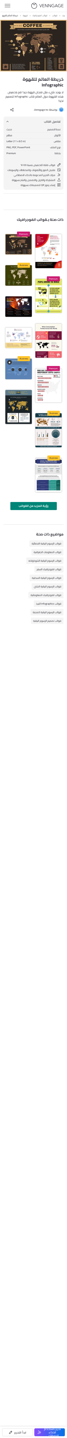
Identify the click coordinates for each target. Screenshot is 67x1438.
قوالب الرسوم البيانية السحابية (46, 578)
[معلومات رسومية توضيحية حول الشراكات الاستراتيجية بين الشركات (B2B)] (48, 475)
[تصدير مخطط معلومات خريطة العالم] (18, 407)
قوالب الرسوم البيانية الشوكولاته (44, 560)
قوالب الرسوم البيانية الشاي (47, 586)
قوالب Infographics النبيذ (48, 603)
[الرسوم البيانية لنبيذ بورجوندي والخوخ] (48, 341)
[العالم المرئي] (48, 430)
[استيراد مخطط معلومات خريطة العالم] (18, 275)
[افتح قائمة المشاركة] (12, 110)
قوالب (54, 15)
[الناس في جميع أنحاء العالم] (48, 296)
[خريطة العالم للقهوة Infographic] (18, 244)
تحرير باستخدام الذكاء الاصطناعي (52, 1432)
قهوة (25, 15)
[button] (17, 1432)
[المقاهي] (48, 385)
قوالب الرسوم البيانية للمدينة (47, 612)
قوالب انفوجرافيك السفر (49, 569)
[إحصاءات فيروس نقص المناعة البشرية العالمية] (48, 251)
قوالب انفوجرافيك (40, 15)
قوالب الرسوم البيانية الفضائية (46, 543)
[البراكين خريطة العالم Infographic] (18, 306)
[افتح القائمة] (7, 6)
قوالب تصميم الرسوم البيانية (47, 621)
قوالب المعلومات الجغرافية (47, 552)
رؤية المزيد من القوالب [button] (33, 505)
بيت (63, 15)
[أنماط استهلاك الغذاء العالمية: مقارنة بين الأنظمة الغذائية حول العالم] (18, 338)
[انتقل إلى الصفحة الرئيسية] (47, 6)
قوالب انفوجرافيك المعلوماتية (46, 595)
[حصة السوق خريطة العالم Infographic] (18, 369)
